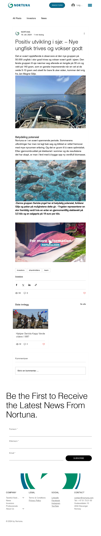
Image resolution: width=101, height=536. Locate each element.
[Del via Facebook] (16, 285)
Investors (31, 18)
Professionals (12, 506)
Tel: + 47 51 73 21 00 (83, 500)
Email (12, 453)
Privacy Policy (35, 500)
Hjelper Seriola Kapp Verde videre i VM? (30, 335)
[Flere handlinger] (84, 33)
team (46, 270)
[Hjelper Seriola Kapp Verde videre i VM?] (30, 319)
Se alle (83, 304)
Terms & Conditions (37, 498)
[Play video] (50, 242)
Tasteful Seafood (13, 498)
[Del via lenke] (36, 285)
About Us (10, 509)
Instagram (56, 503)
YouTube (55, 506)
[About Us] (23, 508)
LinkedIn (55, 498)
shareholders (34, 270)
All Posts (17, 18)
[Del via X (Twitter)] (23, 285)
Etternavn (14, 441)
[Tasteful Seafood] (23, 497)
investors (20, 270)
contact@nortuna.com (84, 498)
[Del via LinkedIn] (29, 285)
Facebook (56, 500)
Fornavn (13, 429)
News (44, 18)
